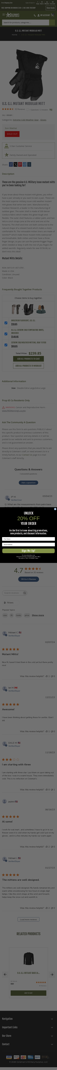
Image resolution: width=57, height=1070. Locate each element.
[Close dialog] (55, 509)
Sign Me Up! (28, 550)
